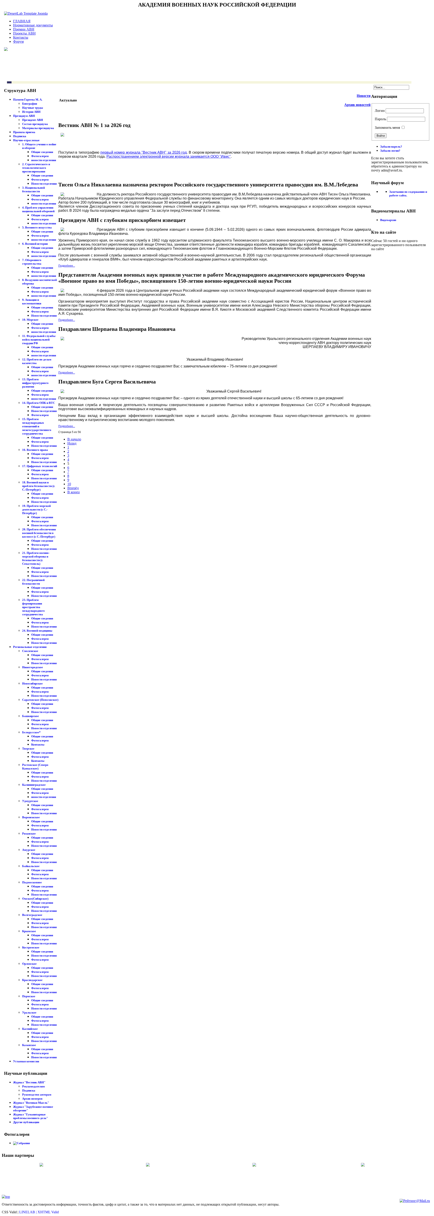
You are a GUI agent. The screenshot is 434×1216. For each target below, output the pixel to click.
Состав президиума (35, 124)
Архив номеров (32, 1098)
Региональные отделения (30, 647)
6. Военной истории (35, 243)
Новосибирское (32, 683)
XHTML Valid (48, 1212)
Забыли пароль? (391, 146)
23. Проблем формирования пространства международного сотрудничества (33, 607)
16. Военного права (35, 450)
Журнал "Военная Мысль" (31, 1102)
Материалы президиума (38, 128)
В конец (73, 492)
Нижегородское (32, 667)
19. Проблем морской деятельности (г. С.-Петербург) (36, 509)
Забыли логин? (390, 150)
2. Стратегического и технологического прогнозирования (36, 167)
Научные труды (32, 107)
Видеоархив (388, 220)
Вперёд (73, 488)
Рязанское (29, 833)
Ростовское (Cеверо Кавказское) (35, 766)
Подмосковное (32, 882)
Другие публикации (26, 1122)
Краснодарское (32, 980)
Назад (71, 443)
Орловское (29, 963)
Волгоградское (32, 915)
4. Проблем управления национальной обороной (38, 209)
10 (69, 484)
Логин (380, 111)
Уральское (29, 1012)
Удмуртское (30, 801)
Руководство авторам (36, 1094)
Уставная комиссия (26, 1061)
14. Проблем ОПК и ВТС (38, 403)
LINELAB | (28, 1212)
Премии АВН (23, 29)
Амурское (28, 849)
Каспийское (30, 1028)
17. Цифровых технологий (39, 466)
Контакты (20, 37)
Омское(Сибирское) (35, 898)
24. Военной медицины (37, 630)
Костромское (30, 947)
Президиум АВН (24, 116)
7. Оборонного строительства (31, 261)
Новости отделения (44, 183)
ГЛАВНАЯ (22, 21)
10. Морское (30, 319)
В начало (74, 439)
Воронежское (31, 817)
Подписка (19, 136)
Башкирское (30, 716)
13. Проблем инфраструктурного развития (35, 383)
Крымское (29, 931)
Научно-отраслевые (26, 140)
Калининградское (34, 784)
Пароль (380, 119)
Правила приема (24, 132)
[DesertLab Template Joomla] (26, 13)
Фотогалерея (40, 156)
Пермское (28, 996)
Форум (18, 41)
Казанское (29, 1045)
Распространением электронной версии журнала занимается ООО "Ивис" (168, 156)
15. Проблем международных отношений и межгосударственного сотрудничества (36, 426)
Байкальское (31, 866)
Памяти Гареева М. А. (27, 99)
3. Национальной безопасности (33, 189)
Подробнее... (66, 265)
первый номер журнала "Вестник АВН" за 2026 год (143, 152)
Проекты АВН (24, 33)
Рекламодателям (33, 1086)
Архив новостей (357, 105)
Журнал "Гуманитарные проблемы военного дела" (30, 1116)
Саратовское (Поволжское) (40, 699)
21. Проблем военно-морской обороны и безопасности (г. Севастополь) (36, 558)
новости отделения (43, 160)
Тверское (28, 748)
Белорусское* (31, 732)
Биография (29, 103)
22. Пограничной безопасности (33, 581)
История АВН (31, 111)
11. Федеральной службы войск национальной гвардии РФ (38, 339)
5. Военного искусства (37, 227)
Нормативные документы (33, 25)
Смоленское (30, 651)
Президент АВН (32, 120)
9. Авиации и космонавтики (31, 301)
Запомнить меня (387, 127)
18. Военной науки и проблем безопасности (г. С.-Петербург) (38, 486)
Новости (363, 96)
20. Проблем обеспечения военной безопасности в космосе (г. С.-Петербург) (39, 533)
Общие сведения (42, 152)
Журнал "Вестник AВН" (29, 1082)
